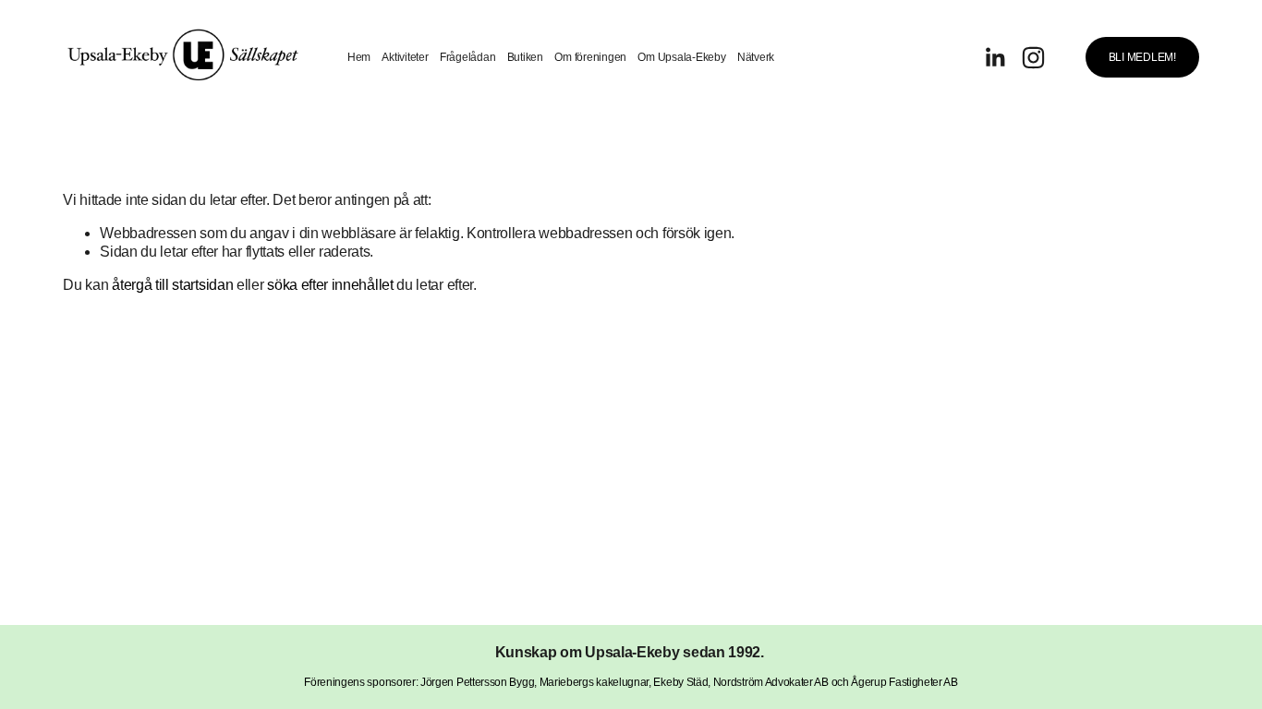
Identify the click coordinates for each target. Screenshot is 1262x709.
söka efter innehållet (330, 285)
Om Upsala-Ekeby (681, 57)
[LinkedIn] (994, 57)
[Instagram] (1033, 57)
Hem (358, 57)
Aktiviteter (405, 57)
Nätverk (755, 57)
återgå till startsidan (172, 285)
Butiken (525, 57)
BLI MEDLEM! (1142, 57)
